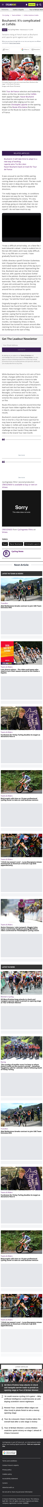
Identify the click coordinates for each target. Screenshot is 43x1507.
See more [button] (21, 455)
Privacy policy (6, 1470)
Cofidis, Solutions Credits (31, 15)
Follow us (26, 49)
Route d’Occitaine (19, 107)
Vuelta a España (18, 10)
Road (5, 544)
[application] (21, 226)
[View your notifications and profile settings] (26, 5)
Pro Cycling (5, 15)
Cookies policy (7, 1474)
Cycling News (14, 30)
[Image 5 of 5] (36, 67)
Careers (5, 1483)
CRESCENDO (7, 529)
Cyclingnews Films (25, 529)
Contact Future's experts (10, 1465)
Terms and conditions (9, 1461)
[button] (40, 5)
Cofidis (33, 94)
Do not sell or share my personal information (17, 1492)
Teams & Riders (16, 15)
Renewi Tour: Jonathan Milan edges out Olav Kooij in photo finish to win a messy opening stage (21, 1410)
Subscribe (32, 4)
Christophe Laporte (19, 104)
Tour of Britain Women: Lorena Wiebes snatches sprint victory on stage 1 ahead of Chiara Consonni (22, 1430)
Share (7, 49)
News (4, 30)
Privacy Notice (28, 357)
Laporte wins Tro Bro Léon (15, 164)
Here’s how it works (14, 43)
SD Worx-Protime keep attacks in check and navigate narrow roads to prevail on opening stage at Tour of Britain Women (21, 1387)
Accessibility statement (10, 1479)
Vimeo (4, 532)
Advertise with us (8, 1487)
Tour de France (12, 91)
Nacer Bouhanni (27, 96)
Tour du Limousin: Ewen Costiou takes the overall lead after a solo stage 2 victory (22, 1420)
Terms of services (26, 355)
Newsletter (37, 49)
